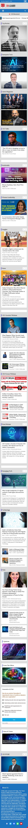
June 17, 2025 (12, 359)
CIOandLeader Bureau (16, 449)
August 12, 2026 (6, 598)
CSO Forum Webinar (9, 374)
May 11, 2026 (5, 535)
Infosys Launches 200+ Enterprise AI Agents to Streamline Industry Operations (15, 561)
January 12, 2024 (6, 399)
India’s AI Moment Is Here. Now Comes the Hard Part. (16, 550)
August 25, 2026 (6, 291)
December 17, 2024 (14, 369)
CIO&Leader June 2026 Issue (11, 106)
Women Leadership (8, 197)
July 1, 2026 (5, 86)
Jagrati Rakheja (14, 49)
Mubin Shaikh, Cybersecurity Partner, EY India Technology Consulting (17, 416)
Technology (6, 510)
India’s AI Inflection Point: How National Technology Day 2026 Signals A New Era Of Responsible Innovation (13, 531)
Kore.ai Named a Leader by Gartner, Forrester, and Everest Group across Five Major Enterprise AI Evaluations (13, 445)
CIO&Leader (12, 107)
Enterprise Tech (7, 54)
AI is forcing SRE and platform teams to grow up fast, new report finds (13, 45)
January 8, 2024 (13, 409)
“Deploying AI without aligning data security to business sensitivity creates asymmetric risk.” (13, 150)
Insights (4, 229)
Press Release (6, 424)
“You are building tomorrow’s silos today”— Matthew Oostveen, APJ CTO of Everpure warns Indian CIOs (13, 83)
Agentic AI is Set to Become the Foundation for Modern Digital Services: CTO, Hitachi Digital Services (17, 355)
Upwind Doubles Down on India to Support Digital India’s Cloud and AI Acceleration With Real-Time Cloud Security (17, 615)
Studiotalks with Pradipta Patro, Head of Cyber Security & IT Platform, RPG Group (13, 186)
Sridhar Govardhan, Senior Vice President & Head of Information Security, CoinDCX (12, 395)
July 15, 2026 (5, 70)
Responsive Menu (25, 1)
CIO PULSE (5, 754)
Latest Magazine (7, 92)
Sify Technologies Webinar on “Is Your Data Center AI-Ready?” (17, 365)
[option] (14, 650)
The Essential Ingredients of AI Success (12, 682)
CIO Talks (5, 129)
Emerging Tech (7, 471)
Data (3, 570)
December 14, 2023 (14, 419)
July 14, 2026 (5, 107)
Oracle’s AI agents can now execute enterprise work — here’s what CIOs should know (13, 67)
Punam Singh (12, 70)
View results (5, 723)
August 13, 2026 (6, 777)
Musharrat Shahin (14, 339)
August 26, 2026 (6, 49)
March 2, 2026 (12, 620)
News (4, 268)
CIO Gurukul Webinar (9, 315)
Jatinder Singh (13, 153)
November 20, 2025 (14, 633)
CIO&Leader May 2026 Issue (10, 122)
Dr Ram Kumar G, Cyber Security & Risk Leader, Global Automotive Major (16, 406)
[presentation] (24, 23)
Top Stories (5, 23)
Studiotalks (5, 165)
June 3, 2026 (5, 123)
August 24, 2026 (6, 449)
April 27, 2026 (5, 153)
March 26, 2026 (6, 190)
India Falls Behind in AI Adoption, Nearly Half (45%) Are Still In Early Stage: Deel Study (17, 630)
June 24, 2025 (5, 339)
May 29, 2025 (12, 565)
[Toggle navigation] (3, 10)
